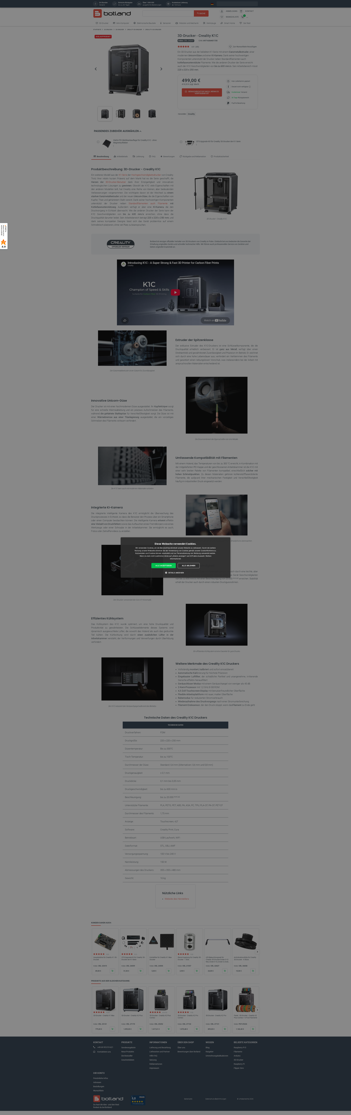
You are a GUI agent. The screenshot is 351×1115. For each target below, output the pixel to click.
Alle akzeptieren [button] (163, 565)
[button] (175, 572)
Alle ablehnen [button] (188, 565)
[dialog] (175, 557)
